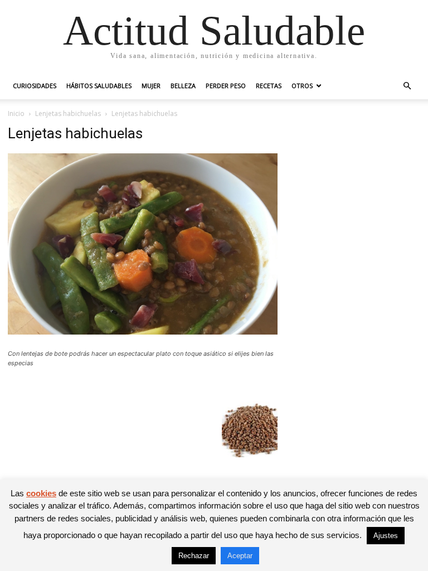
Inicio (16, 113)
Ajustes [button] (385, 535)
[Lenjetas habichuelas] (143, 331)
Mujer (151, 85)
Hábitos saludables (99, 85)
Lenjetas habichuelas (68, 113)
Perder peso (226, 85)
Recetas (268, 85)
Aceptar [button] (239, 555)
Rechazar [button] (193, 555)
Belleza (183, 85)
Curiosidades (34, 85)
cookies (41, 493)
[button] (406, 86)
